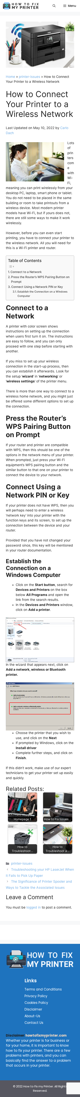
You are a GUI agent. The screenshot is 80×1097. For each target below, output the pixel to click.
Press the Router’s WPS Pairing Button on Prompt (40, 279)
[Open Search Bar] (54, 6)
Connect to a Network (26, 272)
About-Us (32, 1016)
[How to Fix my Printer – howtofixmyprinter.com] (22, 6)
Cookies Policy (36, 1002)
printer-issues (29, 77)
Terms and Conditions (42, 989)
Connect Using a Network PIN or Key (37, 287)
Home (10, 77)
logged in (33, 907)
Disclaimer (33, 1009)
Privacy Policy (35, 996)
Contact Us (33, 1022)
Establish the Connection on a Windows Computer (42, 293)
